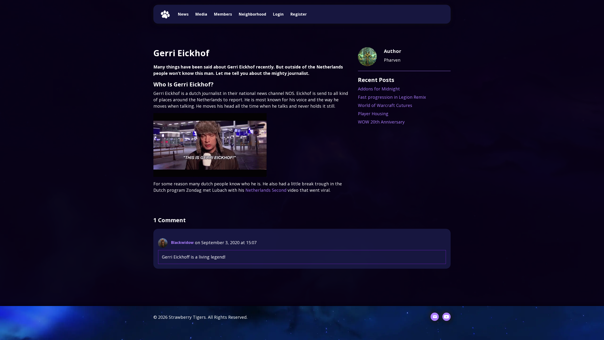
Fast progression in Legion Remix (392, 97)
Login (278, 14)
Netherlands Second (265, 190)
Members (223, 14)
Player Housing (373, 113)
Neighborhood (252, 14)
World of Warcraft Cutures (385, 105)
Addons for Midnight (379, 89)
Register (298, 14)
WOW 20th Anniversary (381, 122)
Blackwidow (182, 242)
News (183, 14)
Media (201, 14)
